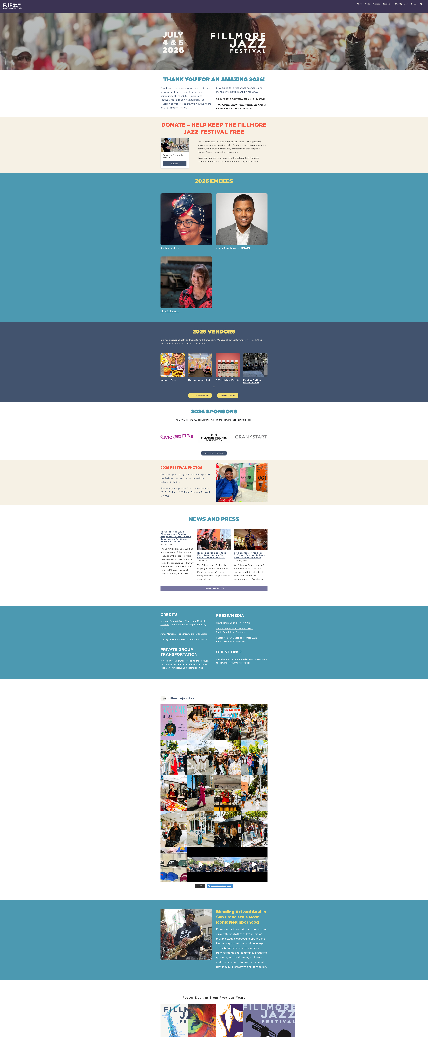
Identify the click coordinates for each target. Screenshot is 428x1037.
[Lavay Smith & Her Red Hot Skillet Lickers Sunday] (200, 864)
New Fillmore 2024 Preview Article (234, 623)
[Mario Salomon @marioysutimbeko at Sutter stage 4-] (227, 864)
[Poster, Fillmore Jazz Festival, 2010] (269, 1006)
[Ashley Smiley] (186, 195)
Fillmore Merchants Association (234, 663)
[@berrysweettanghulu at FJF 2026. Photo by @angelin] (173, 793)
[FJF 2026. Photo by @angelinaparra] (173, 757)
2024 (170, 492)
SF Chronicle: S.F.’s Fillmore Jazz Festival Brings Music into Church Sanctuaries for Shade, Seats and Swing (175, 537)
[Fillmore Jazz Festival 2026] (242, 482)
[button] (421, 4)
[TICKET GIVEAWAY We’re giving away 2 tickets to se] (173, 722)
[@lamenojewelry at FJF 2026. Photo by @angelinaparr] (200, 722)
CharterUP (182, 665)
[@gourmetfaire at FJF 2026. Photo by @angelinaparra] (227, 722)
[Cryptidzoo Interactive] (172, 354)
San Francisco (173, 668)
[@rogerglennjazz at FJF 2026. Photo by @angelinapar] (227, 793)
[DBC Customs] (228, 354)
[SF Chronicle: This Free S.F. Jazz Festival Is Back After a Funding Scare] (251, 539)
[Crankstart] (251, 436)
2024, (166, 496)
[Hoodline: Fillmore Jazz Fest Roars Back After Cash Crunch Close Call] (214, 539)
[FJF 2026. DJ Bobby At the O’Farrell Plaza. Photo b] (254, 722)
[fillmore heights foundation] (214, 432)
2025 (163, 492)
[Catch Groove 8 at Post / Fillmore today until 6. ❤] (254, 864)
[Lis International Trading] (200, 354)
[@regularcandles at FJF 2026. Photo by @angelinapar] (227, 828)
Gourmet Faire (252, 380)
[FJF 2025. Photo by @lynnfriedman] (173, 864)
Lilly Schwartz (169, 311)
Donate (174, 163)
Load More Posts (214, 589)
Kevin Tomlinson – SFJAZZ (233, 248)
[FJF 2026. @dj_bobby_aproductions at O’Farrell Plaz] (200, 793)
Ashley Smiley (169, 248)
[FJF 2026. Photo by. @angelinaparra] (200, 828)
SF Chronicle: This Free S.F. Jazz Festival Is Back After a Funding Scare (249, 555)
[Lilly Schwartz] (186, 258)
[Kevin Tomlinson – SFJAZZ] (242, 195)
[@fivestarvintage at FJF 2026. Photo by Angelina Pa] (254, 828)
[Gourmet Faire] (255, 354)
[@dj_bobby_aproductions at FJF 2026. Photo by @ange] (173, 828)
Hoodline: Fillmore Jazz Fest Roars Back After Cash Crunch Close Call (211, 555)
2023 (182, 492)
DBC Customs (225, 380)
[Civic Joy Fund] (176, 435)
